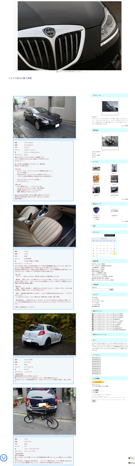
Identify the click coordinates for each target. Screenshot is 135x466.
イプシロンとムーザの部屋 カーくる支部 (96, 217)
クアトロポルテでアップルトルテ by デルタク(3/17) (108, 317)
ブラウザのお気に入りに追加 (100, 386)
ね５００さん (96, 184)
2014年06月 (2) (96, 359)
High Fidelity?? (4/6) (97, 271)
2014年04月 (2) (96, 363)
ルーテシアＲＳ (110, 348)
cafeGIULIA (114, 215)
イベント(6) (95, 303)
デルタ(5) (94, 297)
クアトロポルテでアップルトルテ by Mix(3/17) (106, 319)
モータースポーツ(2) (98, 301)
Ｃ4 (119, 343)
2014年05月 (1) (96, 361)
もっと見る (125, 125)
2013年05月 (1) (96, 374)
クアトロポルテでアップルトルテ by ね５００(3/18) (108, 315)
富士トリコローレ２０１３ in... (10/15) (103, 280)
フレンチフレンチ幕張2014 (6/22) (101, 266)
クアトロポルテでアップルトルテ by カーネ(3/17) (107, 323)
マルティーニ (110, 346)
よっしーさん (96, 173)
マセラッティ (105, 343)
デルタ (94, 153)
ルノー (117, 348)
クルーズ (105, 345)
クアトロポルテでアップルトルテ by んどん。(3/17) (108, 321)
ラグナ (94, 157)
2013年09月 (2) (96, 368)
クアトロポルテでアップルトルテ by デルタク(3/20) (108, 314)
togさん (114, 184)
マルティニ (123, 346)
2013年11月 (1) (96, 365)
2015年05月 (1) (96, 358)
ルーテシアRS (96, 155)
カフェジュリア (112, 345)
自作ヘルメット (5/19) (98, 269)
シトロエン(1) (96, 304)
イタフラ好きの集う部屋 (20, 78)
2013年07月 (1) (96, 370)
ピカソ (123, 343)
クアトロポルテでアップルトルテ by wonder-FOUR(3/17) (109, 330)
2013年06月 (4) (96, 372)
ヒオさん (114, 173)
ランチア (94, 343)
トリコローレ (121, 345)
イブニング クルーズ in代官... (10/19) (102, 276)
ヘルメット (103, 346)
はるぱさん (96, 195)
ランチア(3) (95, 299)
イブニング (99, 345)
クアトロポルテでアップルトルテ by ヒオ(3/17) (106, 324)
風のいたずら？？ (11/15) (99, 274)
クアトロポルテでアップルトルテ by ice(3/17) (106, 326)
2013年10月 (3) (96, 366)
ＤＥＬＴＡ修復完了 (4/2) (99, 273)
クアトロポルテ (96, 151)
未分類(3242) (95, 306)
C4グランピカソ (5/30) (98, 264)
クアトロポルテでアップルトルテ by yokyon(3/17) (107, 328)
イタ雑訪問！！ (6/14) (98, 267)
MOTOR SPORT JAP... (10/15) (100, 278)
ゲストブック (95, 384)
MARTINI (116, 346)
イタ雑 (121, 348)
